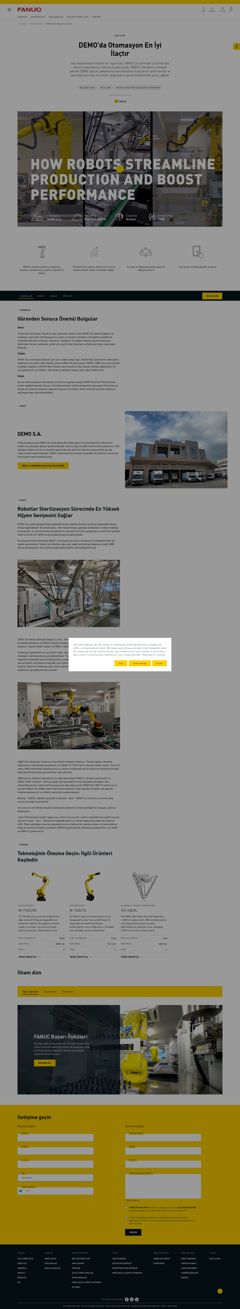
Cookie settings (139, 663)
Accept (159, 663)
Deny (121, 663)
